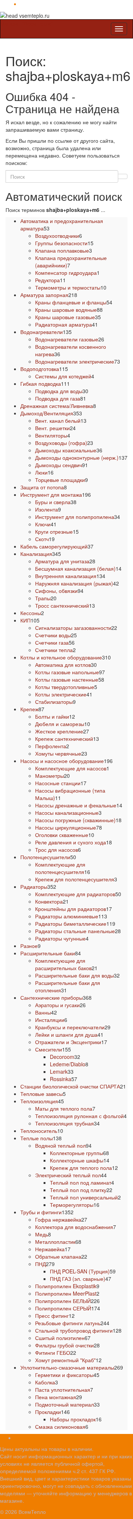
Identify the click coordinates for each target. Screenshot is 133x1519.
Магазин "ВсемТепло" (26, 23)
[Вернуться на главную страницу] (51, 14)
